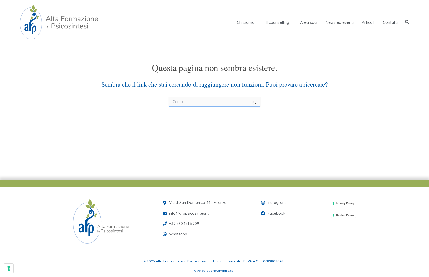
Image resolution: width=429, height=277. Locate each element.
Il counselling (277, 22)
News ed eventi (339, 22)
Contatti (390, 22)
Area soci (308, 22)
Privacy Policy (345, 203)
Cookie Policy (345, 215)
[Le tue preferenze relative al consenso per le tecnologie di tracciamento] (8, 268)
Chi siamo (246, 22)
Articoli (368, 22)
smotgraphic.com (223, 270)
